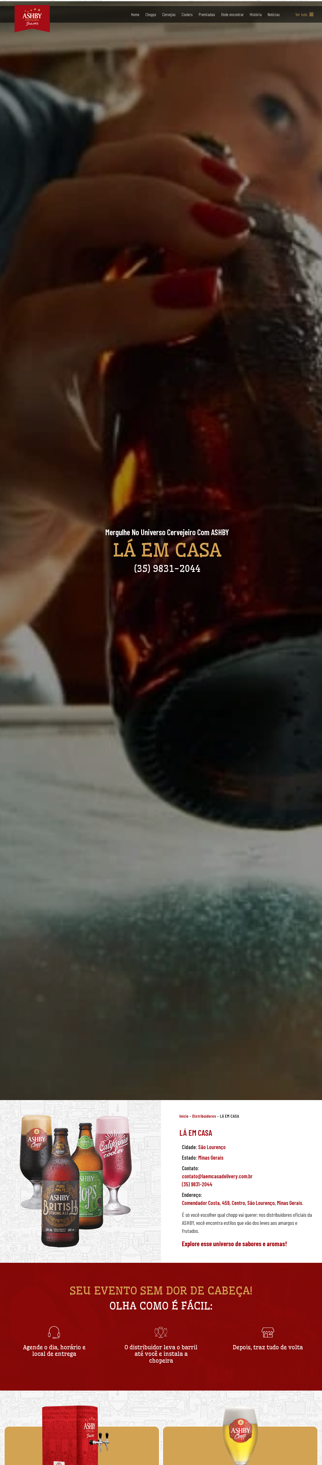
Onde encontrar (232, 14)
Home (135, 14)
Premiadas (207, 14)
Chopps (150, 14)
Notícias (274, 14)
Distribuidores (204, 1116)
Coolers (187, 14)
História (256, 14)
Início (183, 1116)
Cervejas (169, 14)
